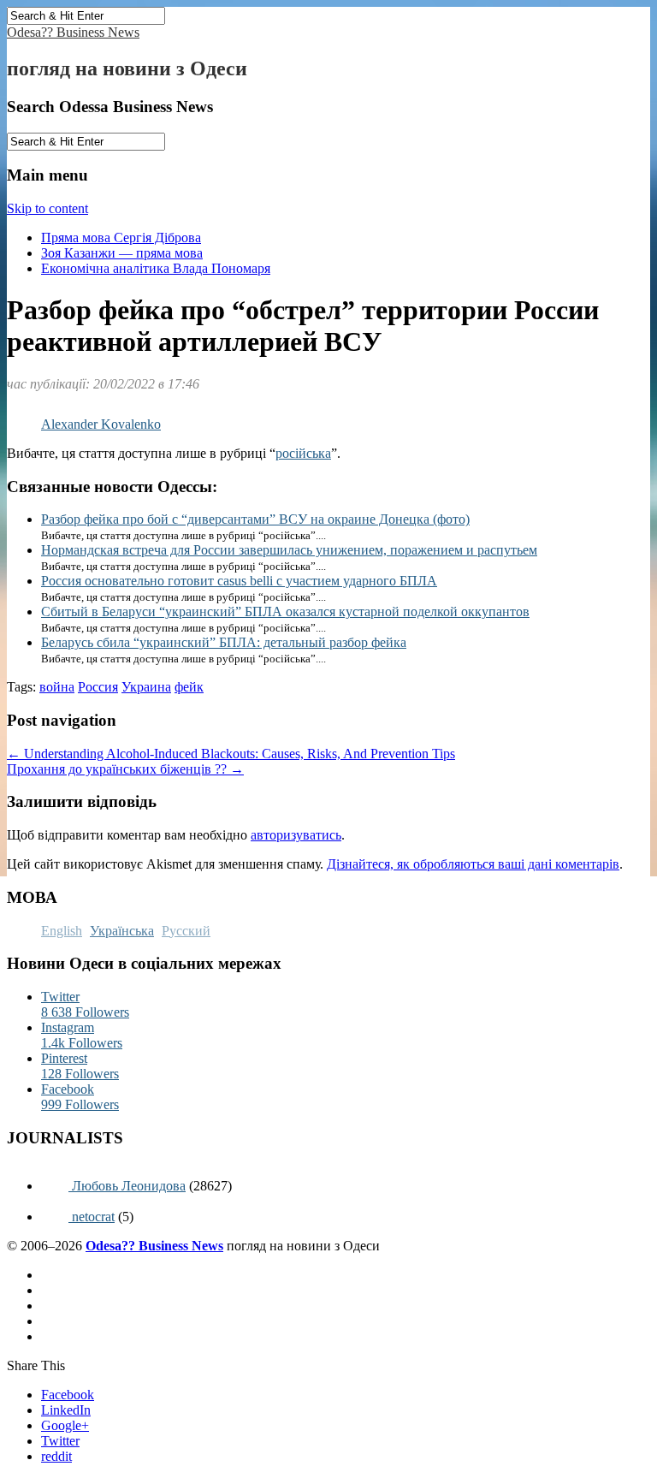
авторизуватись (296, 835)
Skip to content (47, 208)
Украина (146, 687)
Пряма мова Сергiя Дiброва (121, 237)
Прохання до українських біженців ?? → (125, 769)
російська (303, 453)
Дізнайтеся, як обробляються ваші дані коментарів (473, 864)
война (56, 687)
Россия (98, 687)
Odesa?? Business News (73, 32)
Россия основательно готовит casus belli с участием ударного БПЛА (239, 580)
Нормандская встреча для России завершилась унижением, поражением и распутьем (289, 550)
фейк (189, 687)
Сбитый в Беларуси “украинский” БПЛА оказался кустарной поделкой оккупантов (285, 611)
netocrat (91, 1216)
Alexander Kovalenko (101, 424)
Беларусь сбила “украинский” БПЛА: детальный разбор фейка (223, 642)
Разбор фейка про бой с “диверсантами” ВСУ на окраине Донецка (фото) (255, 519)
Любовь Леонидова (127, 1185)
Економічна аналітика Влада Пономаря (155, 268)
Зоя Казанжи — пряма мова (122, 253)
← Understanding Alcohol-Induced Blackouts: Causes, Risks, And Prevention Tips (231, 753)
